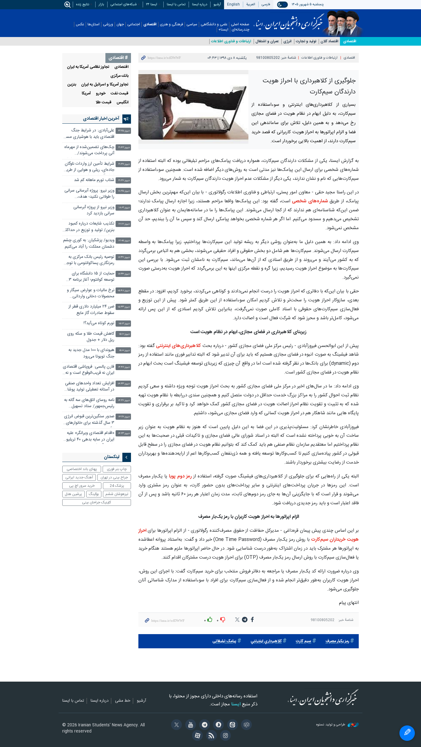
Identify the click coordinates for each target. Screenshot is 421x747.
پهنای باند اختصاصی (82, 469)
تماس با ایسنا (176, 4)
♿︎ (407, 733)
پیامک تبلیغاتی (224, 641)
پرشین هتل (73, 494)
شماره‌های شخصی (309, 201)
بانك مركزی (119, 76)
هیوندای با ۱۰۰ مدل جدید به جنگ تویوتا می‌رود (91, 353)
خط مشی (122, 701)
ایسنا (289, 19)
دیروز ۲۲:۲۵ (124, 131)
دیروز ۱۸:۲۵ (124, 191)
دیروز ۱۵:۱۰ (124, 334)
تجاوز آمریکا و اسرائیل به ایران (105, 84)
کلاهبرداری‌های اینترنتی (178, 346)
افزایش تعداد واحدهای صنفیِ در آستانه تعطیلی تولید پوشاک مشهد (88, 387)
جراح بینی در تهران (114, 477)
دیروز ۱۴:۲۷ (124, 400)
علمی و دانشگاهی (214, 24)
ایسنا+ (223, 29)
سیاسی (191, 24)
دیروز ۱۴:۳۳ (124, 384)
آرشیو (217, 4)
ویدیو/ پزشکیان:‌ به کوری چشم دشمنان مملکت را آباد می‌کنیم (88, 243)
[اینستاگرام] (224, 736)
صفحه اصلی (240, 24)
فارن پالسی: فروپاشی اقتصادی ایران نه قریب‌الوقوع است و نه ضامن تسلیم (88, 371)
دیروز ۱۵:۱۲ (124, 324)
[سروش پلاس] (217, 725)
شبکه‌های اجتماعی (124, 4)
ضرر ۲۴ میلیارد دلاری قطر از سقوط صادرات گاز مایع (91, 309)
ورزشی (108, 24)
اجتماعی (133, 24)
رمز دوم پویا (180, 476)
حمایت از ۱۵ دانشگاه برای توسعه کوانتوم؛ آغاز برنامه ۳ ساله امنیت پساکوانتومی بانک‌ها (91, 277)
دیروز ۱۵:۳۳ (124, 307)
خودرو (101, 93)
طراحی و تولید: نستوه (331, 725)
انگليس (122, 102)
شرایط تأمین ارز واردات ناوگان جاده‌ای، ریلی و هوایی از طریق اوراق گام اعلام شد (88, 168)
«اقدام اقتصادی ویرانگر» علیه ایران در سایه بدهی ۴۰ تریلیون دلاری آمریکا (88, 437)
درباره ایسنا (199, 4)
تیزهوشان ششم (116, 494)
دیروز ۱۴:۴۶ (124, 367)
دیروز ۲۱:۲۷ (124, 181)
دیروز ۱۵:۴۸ (124, 291)
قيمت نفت (120, 93)
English (233, 4)
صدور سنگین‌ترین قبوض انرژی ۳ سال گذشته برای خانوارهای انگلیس (89, 420)
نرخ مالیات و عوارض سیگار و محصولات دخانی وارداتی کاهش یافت (90, 294)
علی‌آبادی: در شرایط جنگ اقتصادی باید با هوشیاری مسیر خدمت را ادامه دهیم (88, 134)
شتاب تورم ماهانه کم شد (94, 180)
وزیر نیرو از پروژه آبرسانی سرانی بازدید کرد (93, 210)
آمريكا (86, 93)
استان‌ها (94, 24)
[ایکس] (175, 725)
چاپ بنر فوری (117, 469)
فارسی (266, 4)
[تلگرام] (203, 725)
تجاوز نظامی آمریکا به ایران (88, 67)
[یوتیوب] (189, 725)
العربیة (250, 4)
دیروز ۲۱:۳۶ (124, 164)
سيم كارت (303, 641)
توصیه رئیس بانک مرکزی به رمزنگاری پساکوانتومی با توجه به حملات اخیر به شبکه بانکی (89, 261)
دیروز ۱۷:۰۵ (124, 241)
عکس (80, 24)
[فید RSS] (210, 736)
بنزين (71, 84)
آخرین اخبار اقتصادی (101, 118)
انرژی (287, 41)
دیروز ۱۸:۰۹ (124, 208)
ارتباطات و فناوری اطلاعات (231, 41)
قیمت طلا (104, 102)
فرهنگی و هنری (171, 24)
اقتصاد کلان (329, 41)
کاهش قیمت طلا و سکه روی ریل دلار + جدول (90, 337)
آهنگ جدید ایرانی (79, 477)
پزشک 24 (117, 486)
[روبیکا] (245, 725)
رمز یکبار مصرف (337, 641)
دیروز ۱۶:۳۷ (124, 257)
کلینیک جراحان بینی (96, 502)
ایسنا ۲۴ (151, 4)
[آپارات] (196, 736)
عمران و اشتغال (267, 41)
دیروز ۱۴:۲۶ (124, 417)
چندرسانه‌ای (240, 29)
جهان (120, 24)
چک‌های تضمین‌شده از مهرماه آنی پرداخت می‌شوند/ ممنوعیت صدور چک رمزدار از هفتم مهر (89, 151)
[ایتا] (231, 725)
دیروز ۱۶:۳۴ (124, 274)
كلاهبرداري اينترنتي (266, 641)
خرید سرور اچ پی (82, 486)
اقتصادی (150, 24)
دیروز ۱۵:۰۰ (124, 351)
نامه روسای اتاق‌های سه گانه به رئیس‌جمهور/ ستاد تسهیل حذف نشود (89, 404)
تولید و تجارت (306, 41)
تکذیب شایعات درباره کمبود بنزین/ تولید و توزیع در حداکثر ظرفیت (89, 227)
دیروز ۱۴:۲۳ (124, 433)
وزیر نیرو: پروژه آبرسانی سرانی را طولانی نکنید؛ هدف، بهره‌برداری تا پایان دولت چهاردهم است (89, 194)
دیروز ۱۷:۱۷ (124, 224)
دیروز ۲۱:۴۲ (124, 148)
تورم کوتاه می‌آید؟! (99, 323)
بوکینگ (94, 494)
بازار (101, 4)
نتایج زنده (82, 4)
